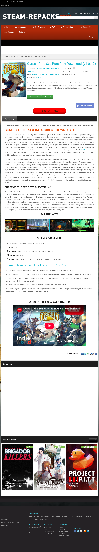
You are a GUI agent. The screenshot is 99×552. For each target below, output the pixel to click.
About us (47, 527)
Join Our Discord (86, 106)
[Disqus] (49, 403)
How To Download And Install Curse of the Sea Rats (36, 265)
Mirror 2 (47, 97)
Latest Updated (47, 519)
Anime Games (89, 516)
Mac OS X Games (47, 516)
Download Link (51, 110)
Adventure (46, 68)
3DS (31, 519)
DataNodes (34, 97)
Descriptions (10, 119)
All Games (55, 68)
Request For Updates (63, 532)
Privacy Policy (49, 531)
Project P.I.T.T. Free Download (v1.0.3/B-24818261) (78, 483)
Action (13, 56)
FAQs (61, 527)
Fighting (31, 71)
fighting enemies (87, 150)
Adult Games (34, 516)
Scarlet (38, 77)
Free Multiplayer (76, 516)
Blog (45, 529)
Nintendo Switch (62, 516)
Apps (37, 519)
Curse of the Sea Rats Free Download (46, 74)
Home (6, 56)
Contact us (48, 533)
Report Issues (64, 535)
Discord (95, 13)
